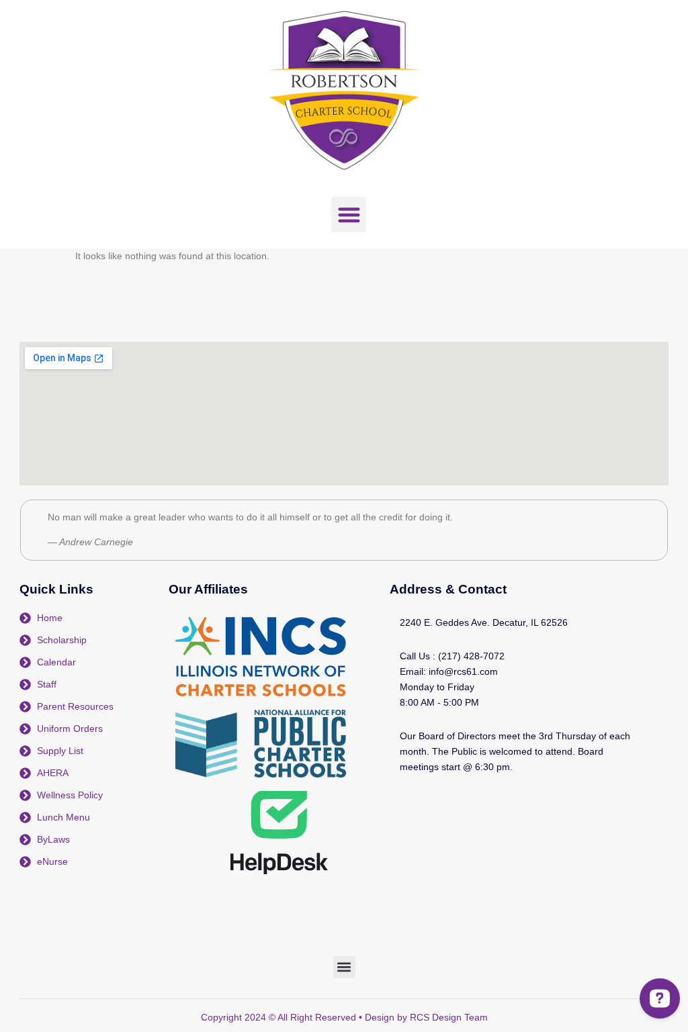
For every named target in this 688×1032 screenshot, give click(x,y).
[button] (349, 214)
